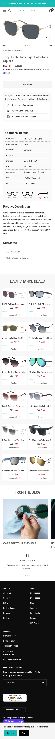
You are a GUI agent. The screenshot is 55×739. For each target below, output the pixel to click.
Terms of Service (10, 646)
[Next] (51, 45)
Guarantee (15, 251)
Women (33, 608)
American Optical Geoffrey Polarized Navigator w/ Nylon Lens (14, 338)
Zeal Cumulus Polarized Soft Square (41, 440)
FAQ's (5, 603)
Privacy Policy (9, 635)
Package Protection (12, 659)
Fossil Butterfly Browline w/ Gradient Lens (14, 406)
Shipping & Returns (20, 258)
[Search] (9, 10)
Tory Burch (8, 50)
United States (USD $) (13, 710)
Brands (33, 618)
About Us (7, 593)
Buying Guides (9, 608)
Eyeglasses (35, 598)
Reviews (6, 618)
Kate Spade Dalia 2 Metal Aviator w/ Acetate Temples (41, 406)
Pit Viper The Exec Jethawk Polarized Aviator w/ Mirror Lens (41, 372)
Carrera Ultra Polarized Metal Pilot (41, 470)
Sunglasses (35, 593)
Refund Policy (9, 641)
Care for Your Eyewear (19, 543)
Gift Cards (34, 623)
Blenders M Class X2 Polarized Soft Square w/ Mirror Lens (14, 470)
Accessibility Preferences (8, 653)
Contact (6, 598)
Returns (6, 613)
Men (32, 603)
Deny (24, 733)
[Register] (43, 683)
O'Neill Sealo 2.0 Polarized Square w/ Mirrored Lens (41, 304)
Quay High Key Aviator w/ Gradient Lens (14, 372)
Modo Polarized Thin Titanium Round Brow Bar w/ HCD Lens (41, 338)
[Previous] (4, 45)
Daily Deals (35, 613)
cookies (21, 727)
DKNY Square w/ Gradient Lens (14, 440)
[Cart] (50, 10)
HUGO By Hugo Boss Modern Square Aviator (14, 304)
